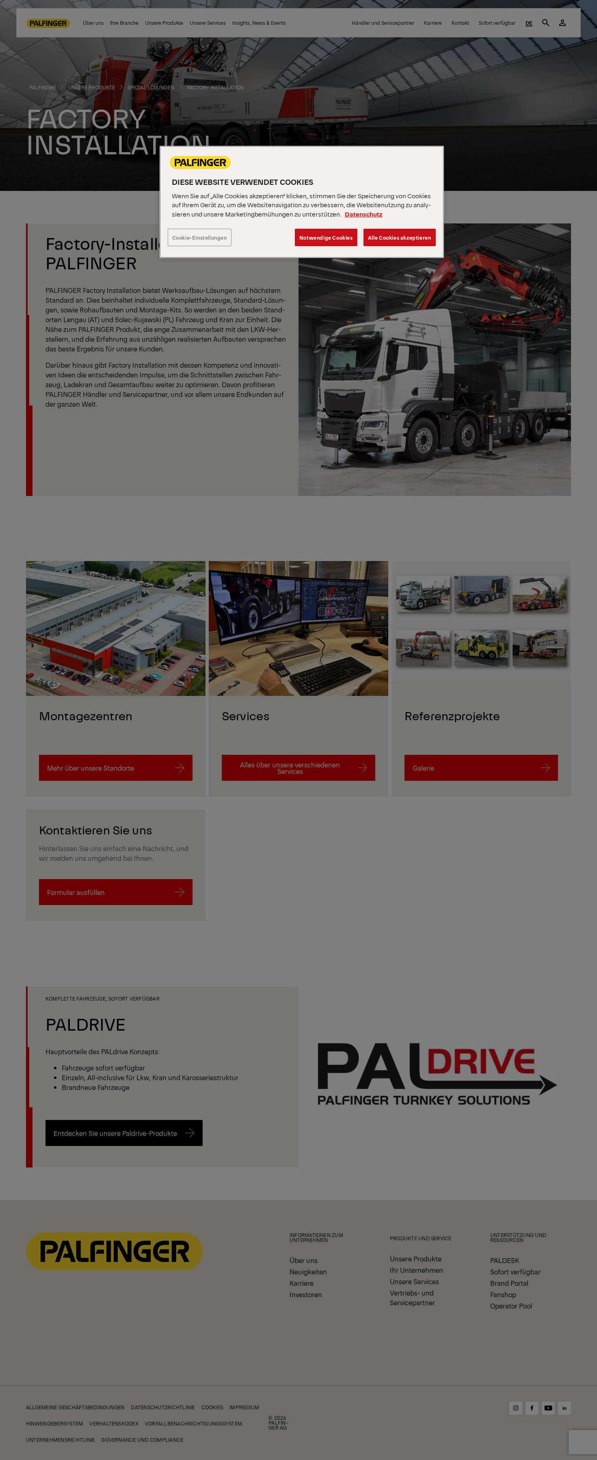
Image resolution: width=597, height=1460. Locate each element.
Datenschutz (364, 214)
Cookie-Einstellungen (199, 237)
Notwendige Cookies (326, 237)
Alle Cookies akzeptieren (399, 237)
